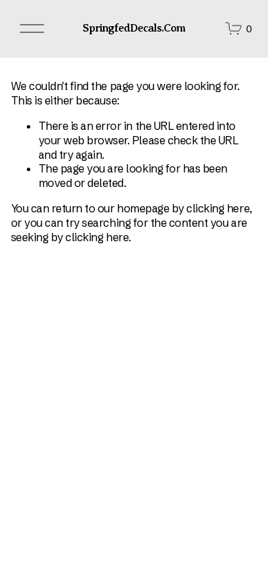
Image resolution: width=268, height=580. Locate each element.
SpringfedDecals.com (134, 28)
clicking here (217, 208)
